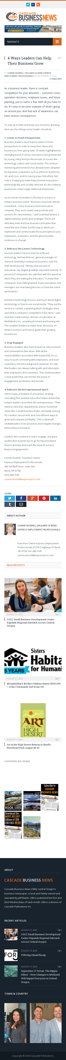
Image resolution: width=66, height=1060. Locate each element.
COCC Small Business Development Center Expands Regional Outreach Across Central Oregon (30, 622)
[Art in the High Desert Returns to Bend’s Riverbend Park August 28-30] (33, 722)
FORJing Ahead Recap (33, 955)
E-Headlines (56, 78)
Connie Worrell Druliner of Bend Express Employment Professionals (27, 74)
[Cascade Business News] (33, 15)
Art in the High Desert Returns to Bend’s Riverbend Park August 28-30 (29, 746)
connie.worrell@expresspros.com (22, 479)
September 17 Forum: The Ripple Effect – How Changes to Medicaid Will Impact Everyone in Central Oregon (40, 976)
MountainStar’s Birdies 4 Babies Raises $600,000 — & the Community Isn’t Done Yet (34, 685)
